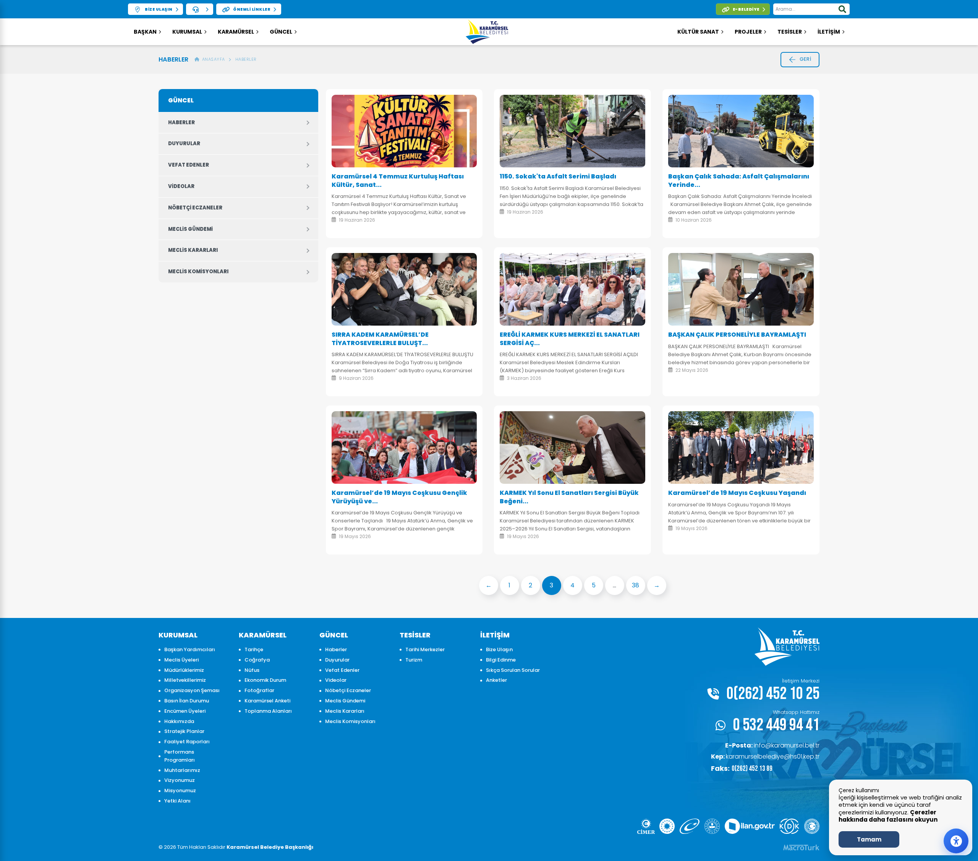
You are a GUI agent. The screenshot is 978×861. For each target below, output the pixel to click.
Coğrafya (257, 659)
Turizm (413, 659)
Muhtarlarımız (182, 770)
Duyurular (184, 143)
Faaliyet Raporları (187, 741)
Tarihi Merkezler (425, 649)
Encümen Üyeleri (185, 711)
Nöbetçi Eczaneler (195, 207)
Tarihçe (253, 649)
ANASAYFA (212, 59)
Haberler (246, 59)
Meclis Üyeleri (181, 659)
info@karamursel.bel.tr (772, 745)
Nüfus (251, 670)
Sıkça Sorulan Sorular (513, 670)
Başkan (145, 32)
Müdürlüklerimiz (184, 670)
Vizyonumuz (179, 780)
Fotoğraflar (259, 690)
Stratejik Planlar (184, 731)
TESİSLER (789, 32)
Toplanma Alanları (268, 711)
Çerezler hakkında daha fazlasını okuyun (888, 816)
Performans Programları (179, 756)
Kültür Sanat (698, 32)
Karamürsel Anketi (267, 700)
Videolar (181, 186)
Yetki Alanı (177, 800)
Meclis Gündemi (190, 229)
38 (635, 585)
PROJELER (748, 32)
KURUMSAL (187, 32)
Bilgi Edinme (501, 659)
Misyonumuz (180, 790)
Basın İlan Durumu (186, 700)
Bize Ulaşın (499, 649)
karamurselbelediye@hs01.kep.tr (765, 756)
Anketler (496, 680)
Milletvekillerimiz (185, 680)
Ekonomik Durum (265, 680)
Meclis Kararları (193, 250)
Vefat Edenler (188, 165)
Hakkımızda (179, 721)
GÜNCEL (281, 32)
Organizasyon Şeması (192, 690)
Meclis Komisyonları (198, 271)
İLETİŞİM (829, 32)
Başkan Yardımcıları (189, 649)
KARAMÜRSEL (236, 32)
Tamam (869, 839)
